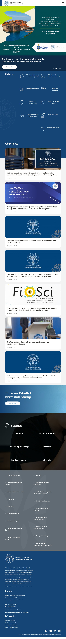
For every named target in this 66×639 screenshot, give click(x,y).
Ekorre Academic (57, 636)
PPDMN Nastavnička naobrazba (41, 486)
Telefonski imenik (10, 623)
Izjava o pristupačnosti (11, 629)
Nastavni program (47, 436)
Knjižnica (10, 508)
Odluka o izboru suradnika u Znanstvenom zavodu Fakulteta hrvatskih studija (31, 244)
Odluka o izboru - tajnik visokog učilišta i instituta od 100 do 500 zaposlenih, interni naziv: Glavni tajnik (31, 379)
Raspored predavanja (19, 449)
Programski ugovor (13, 523)
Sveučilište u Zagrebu (43, 503)
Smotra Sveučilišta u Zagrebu (41, 511)
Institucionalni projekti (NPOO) (13, 531)
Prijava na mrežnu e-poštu (15, 494)
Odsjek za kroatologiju (32, 90)
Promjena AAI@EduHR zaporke (13, 486)
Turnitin (38, 477)
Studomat (18, 436)
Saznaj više (9, 180)
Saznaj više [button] (9, 69)
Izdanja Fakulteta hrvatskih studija (40, 530)
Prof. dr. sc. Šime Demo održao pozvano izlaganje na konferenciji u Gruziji (28, 345)
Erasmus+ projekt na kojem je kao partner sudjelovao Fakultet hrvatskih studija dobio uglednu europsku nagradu (32, 311)
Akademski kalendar (14, 477)
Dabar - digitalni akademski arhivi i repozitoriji (43, 546)
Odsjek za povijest (52, 117)
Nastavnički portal (13, 516)
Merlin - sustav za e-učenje (13, 540)
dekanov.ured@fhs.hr (15, 611)
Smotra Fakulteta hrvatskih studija (40, 521)
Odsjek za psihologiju (53, 130)
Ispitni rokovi (47, 462)
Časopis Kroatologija (42, 538)
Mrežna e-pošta (18, 462)
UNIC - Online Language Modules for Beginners (42, 495)
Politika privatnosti (10, 625)
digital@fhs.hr (26, 615)
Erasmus (47, 449)
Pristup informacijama (11, 627)
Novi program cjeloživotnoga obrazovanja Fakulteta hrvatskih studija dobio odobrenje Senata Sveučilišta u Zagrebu (32, 210)
